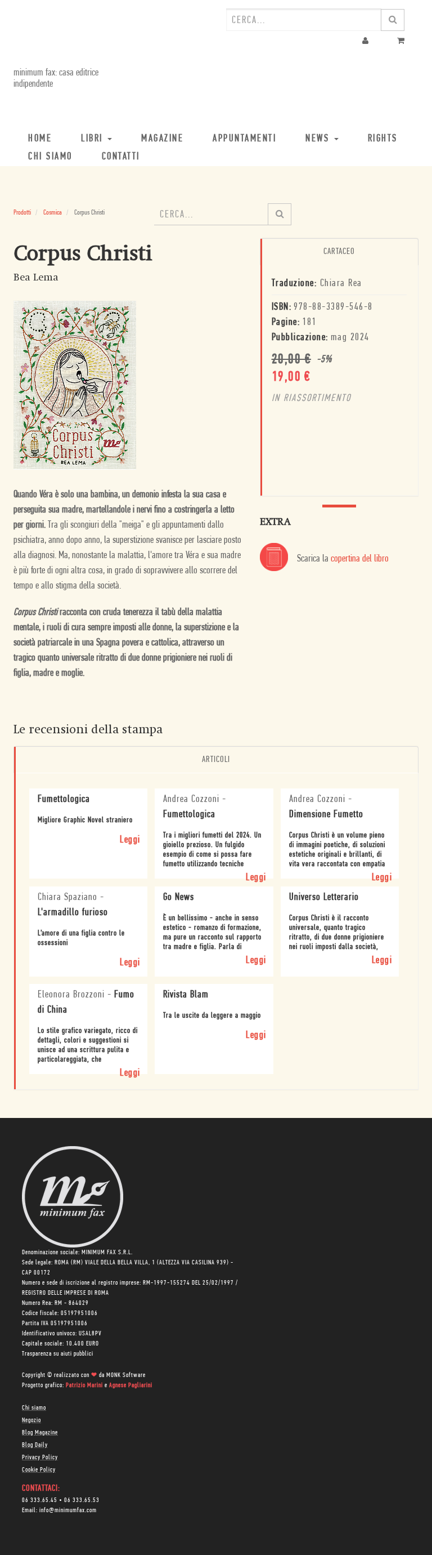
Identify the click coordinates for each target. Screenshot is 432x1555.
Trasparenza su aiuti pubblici (57, 1354)
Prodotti (22, 212)
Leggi (130, 840)
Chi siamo (34, 1408)
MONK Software (126, 1375)
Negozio (31, 1420)
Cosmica (52, 212)
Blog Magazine (40, 1432)
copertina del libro (360, 559)
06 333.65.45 (39, 1500)
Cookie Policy (39, 1470)
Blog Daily (35, 1445)
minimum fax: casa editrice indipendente (56, 79)
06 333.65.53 (82, 1500)
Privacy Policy (40, 1457)
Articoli (216, 759)
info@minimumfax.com (68, 1510)
